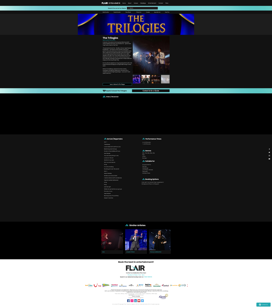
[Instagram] (132, 300)
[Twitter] (142, 300)
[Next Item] (135, 54)
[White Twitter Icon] (269, 152)
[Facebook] (128, 300)
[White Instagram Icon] (269, 156)
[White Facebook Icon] (269, 149)
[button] (152, 3)
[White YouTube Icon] (269, 159)
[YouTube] (139, 300)
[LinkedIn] (135, 300)
